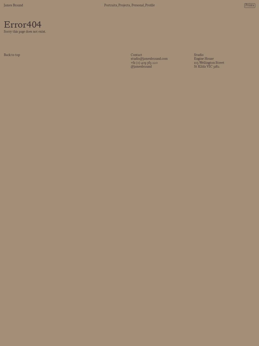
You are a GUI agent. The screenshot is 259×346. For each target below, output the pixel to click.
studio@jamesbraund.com (149, 59)
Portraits (110, 5)
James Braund (13, 5)
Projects (124, 5)
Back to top (12, 55)
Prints (249, 5)
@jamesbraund (141, 67)
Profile (150, 5)
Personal (138, 5)
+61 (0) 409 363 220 (144, 63)
